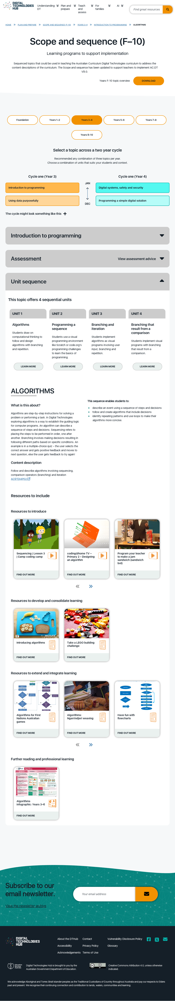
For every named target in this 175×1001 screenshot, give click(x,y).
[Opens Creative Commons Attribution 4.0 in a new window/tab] (98, 968)
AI (118, 5)
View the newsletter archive (25, 906)
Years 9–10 (87, 134)
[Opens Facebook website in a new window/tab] (149, 940)
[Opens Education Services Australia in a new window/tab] (15, 968)
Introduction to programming (110, 25)
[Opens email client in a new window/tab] (165, 940)
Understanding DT (46, 7)
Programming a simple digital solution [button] (122, 200)
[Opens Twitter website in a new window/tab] (157, 940)
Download (149, 80)
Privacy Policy (90, 945)
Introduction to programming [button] (27, 187)
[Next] (91, 586)
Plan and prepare (66, 7)
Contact (87, 939)
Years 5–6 (119, 120)
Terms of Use (90, 952)
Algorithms (139, 25)
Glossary (112, 945)
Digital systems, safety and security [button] (121, 187)
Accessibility (64, 945)
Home (8, 25)
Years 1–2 (54, 120)
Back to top (164, 993)
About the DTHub (67, 939)
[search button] (168, 9)
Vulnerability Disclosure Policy (124, 939)
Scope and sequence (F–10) (57, 25)
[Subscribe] (146, 894)
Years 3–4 (82, 25)
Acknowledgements (69, 952)
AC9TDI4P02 (19, 479)
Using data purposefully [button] (23, 200)
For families (99, 7)
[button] (57, 5)
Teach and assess (82, 9)
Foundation (22, 120)
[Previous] (78, 586)
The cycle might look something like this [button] (33, 213)
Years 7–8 (151, 120)
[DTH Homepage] (25, 941)
